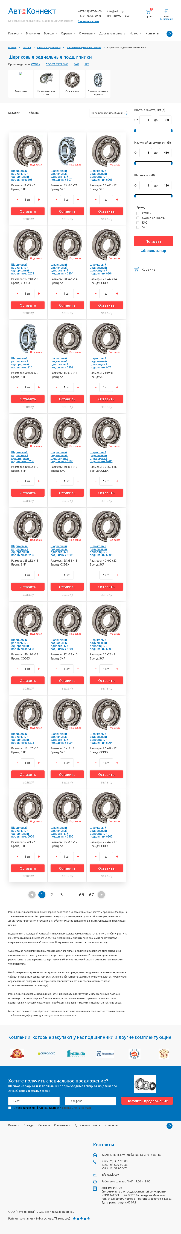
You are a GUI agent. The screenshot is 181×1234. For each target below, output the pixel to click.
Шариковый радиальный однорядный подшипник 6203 (101, 175)
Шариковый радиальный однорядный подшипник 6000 (101, 644)
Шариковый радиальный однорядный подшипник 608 (21, 175)
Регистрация (166, 19)
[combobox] (109, 113)
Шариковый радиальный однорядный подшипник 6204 (62, 269)
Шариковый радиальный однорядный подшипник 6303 (22, 738)
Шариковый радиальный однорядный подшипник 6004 (62, 738)
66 (81, 894)
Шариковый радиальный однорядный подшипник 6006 (22, 832)
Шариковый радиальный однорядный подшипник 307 (61, 175)
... (71, 894)
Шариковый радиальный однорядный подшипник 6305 (62, 832)
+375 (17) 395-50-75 (89, 15)
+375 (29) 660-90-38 (114, 1164)
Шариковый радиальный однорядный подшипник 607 (100, 363)
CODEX (35, 64)
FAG (76, 64)
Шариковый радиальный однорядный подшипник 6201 (62, 644)
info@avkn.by (115, 11)
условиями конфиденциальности (38, 1107)
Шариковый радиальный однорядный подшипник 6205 (22, 550)
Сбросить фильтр (153, 251)
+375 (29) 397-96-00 (89, 11)
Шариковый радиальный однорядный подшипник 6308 (101, 550)
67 (91, 894)
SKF (86, 64)
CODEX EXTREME (57, 64)
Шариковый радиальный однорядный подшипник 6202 (62, 363)
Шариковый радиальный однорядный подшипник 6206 (22, 457)
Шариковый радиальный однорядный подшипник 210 (21, 363)
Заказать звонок (88, 21)
